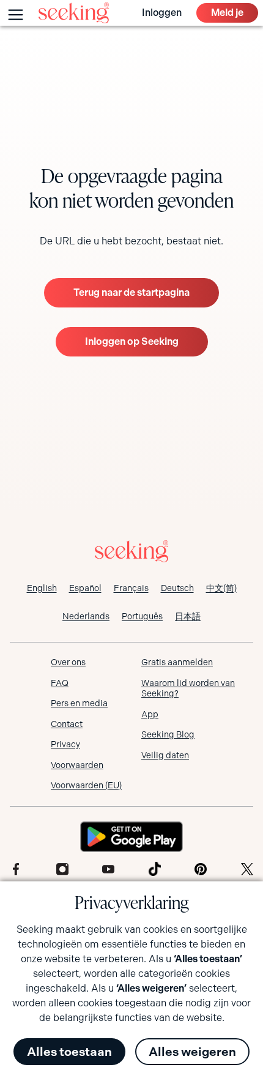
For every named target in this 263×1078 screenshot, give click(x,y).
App (149, 714)
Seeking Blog (167, 734)
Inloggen (162, 12)
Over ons (68, 662)
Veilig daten (165, 755)
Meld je (227, 12)
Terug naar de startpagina (131, 292)
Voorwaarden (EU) (86, 785)
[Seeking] (74, 12)
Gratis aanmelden (177, 662)
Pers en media (79, 703)
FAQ (60, 683)
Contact (67, 724)
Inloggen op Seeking (132, 341)
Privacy (65, 744)
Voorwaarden (77, 765)
